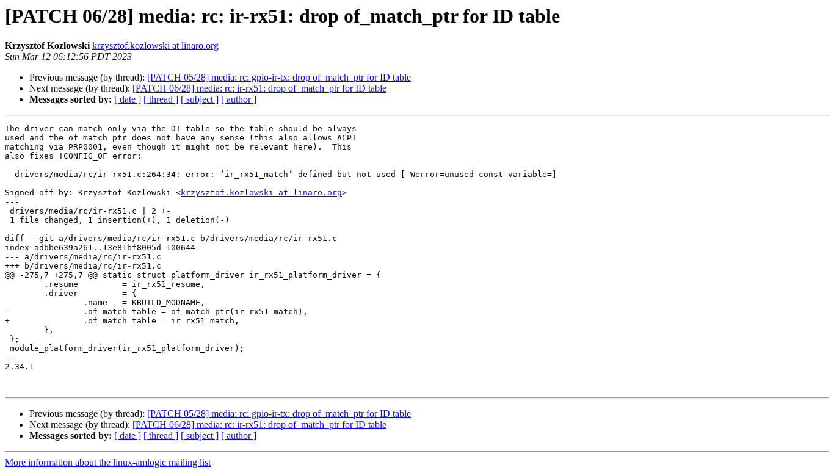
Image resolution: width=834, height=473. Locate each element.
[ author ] (238, 99)
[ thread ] (160, 99)
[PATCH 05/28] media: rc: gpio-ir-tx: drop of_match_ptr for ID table (279, 77)
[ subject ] (200, 99)
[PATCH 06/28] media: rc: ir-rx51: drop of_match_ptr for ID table (259, 88)
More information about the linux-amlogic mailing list (108, 462)
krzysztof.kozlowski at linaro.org (155, 45)
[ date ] (127, 99)
